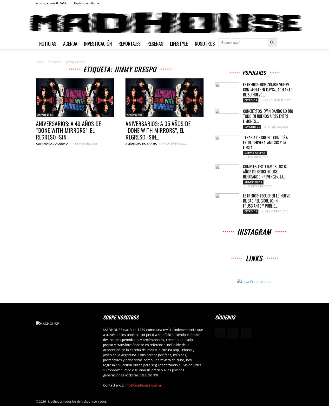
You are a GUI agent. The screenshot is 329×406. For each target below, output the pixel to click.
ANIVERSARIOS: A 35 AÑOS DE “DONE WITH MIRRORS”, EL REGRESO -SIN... (158, 130)
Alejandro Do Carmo (52, 143)
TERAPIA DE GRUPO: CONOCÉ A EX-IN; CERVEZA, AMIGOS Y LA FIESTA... (265, 143)
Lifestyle (179, 43)
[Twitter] (289, 3)
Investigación (98, 43)
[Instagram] (281, 3)
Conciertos (252, 126)
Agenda (70, 43)
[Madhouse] (164, 23)
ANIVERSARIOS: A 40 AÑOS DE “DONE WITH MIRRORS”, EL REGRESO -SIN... (68, 130)
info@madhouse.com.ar (143, 385)
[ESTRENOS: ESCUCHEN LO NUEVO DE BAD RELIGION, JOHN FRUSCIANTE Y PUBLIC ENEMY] (227, 201)
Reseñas (155, 43)
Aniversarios (45, 114)
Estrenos (250, 100)
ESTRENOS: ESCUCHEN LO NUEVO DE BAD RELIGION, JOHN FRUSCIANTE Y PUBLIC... (266, 201)
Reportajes (129, 43)
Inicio (39, 62)
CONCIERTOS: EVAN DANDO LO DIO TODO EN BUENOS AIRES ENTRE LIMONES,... (268, 116)
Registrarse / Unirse (86, 3)
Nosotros (205, 43)
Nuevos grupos (254, 153)
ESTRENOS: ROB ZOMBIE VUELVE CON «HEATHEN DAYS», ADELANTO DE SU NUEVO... (268, 90)
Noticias (47, 43)
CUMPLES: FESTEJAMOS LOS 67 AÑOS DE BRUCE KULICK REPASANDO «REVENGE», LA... (265, 172)
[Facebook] (273, 3)
